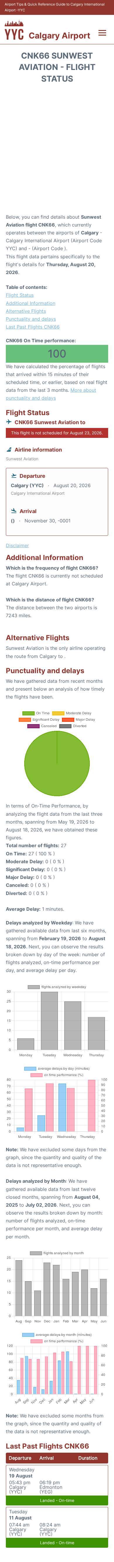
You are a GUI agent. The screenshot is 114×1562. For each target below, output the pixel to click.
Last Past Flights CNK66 (33, 327)
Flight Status (20, 295)
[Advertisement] (57, 150)
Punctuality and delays (31, 319)
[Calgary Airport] (14, 29)
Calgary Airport (59, 35)
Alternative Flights (26, 311)
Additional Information (30, 303)
